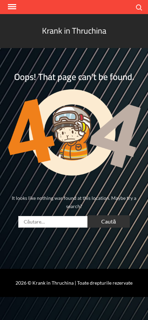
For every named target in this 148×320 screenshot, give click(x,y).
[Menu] (11, 7)
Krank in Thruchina (74, 30)
